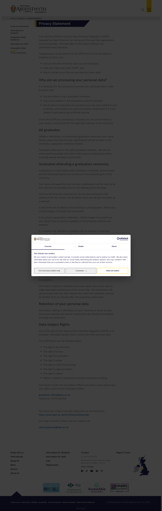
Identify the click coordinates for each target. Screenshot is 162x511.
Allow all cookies (112, 271)
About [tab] (114, 246)
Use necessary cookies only (49, 271)
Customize (80, 271)
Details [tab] (81, 246)
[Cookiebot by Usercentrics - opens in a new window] (118, 239)
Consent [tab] (48, 246)
